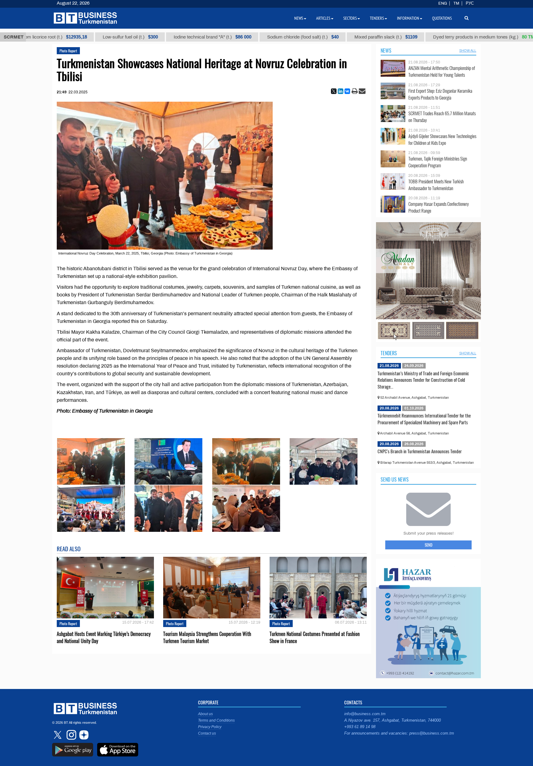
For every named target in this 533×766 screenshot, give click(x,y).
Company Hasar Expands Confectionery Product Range (438, 207)
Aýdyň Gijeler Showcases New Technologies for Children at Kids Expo (442, 139)
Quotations (442, 18)
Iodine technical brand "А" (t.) (171, 37)
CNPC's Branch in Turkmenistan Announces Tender (420, 451)
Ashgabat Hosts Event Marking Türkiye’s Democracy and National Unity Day (104, 637)
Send (428, 545)
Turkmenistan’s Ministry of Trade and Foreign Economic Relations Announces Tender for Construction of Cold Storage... (423, 380)
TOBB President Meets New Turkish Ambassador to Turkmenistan (436, 184)
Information (408, 18)
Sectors (350, 18)
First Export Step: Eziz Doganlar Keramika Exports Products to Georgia (440, 94)
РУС (470, 3)
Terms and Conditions (216, 720)
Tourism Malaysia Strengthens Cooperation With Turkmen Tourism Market (207, 637)
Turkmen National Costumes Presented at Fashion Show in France (315, 637)
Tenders (389, 353)
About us (205, 714)
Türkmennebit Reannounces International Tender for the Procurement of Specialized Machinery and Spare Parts (424, 419)
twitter (58, 735)
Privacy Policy (209, 727)
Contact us (207, 733)
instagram (70, 735)
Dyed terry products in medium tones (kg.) (444, 37)
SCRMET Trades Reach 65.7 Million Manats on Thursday (442, 116)
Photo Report (68, 50)
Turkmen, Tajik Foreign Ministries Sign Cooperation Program (437, 162)
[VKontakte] (347, 91)
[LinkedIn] (340, 91)
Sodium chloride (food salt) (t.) (262, 37)
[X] (334, 91)
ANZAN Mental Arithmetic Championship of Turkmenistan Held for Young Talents (441, 71)
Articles (323, 18)
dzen (83, 735)
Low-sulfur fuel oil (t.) (89, 37)
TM (456, 3)
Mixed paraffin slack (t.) (344, 37)
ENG (442, 3)
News (386, 50)
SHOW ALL (467, 50)
